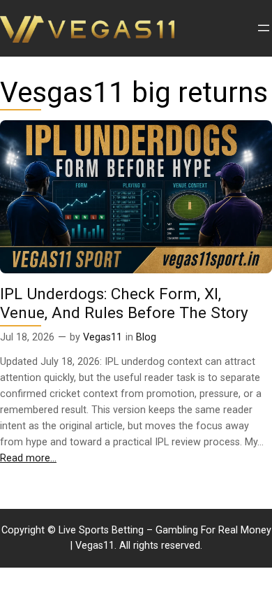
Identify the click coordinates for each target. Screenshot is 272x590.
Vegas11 (102, 337)
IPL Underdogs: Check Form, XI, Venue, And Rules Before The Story (124, 303)
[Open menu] (263, 28)
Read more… (28, 458)
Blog (146, 337)
